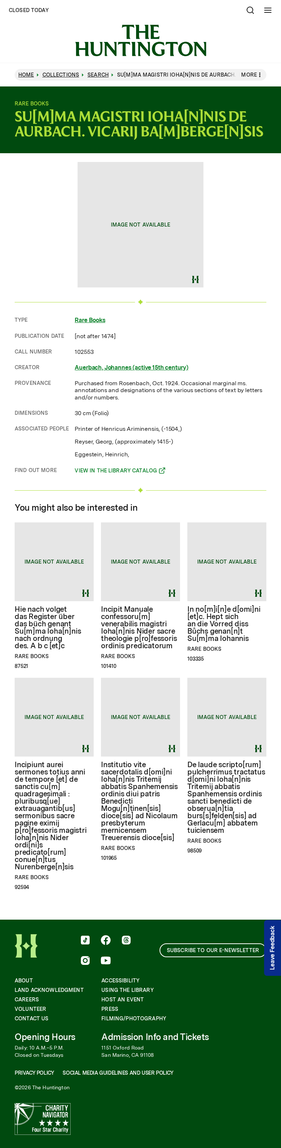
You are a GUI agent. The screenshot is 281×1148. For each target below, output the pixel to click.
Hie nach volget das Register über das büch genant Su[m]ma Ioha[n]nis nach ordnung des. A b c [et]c (48, 627)
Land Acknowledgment (49, 990)
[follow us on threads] (126, 940)
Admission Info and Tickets (155, 1037)
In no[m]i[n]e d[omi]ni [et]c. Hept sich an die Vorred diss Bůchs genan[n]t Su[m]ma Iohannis (224, 624)
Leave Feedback (272, 948)
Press (109, 1009)
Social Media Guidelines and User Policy (118, 1073)
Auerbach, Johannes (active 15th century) (131, 367)
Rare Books (90, 320)
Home (26, 74)
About (24, 980)
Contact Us (31, 1018)
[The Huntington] (141, 40)
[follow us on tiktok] (85, 940)
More (249, 75)
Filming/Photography (133, 1018)
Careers (27, 999)
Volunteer (30, 1009)
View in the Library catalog (116, 472)
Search (98, 74)
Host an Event (122, 999)
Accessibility (120, 980)
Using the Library (127, 990)
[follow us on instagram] (85, 961)
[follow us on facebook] (106, 940)
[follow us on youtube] (106, 961)
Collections (60, 74)
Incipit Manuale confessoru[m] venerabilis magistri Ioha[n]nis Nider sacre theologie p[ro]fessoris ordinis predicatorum (139, 627)
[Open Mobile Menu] (267, 10)
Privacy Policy (34, 1073)
